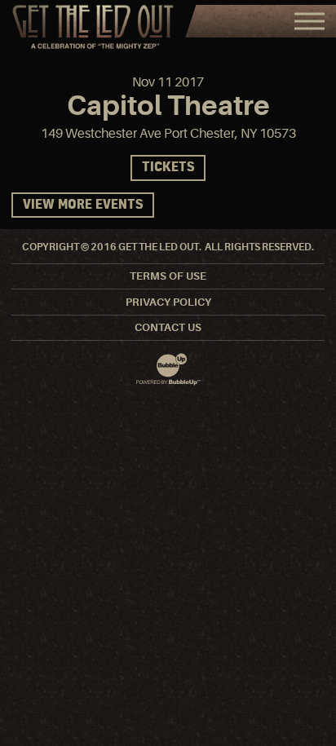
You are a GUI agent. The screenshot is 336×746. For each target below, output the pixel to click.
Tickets (168, 167)
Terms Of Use (168, 276)
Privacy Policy (168, 302)
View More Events (83, 205)
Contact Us (168, 327)
